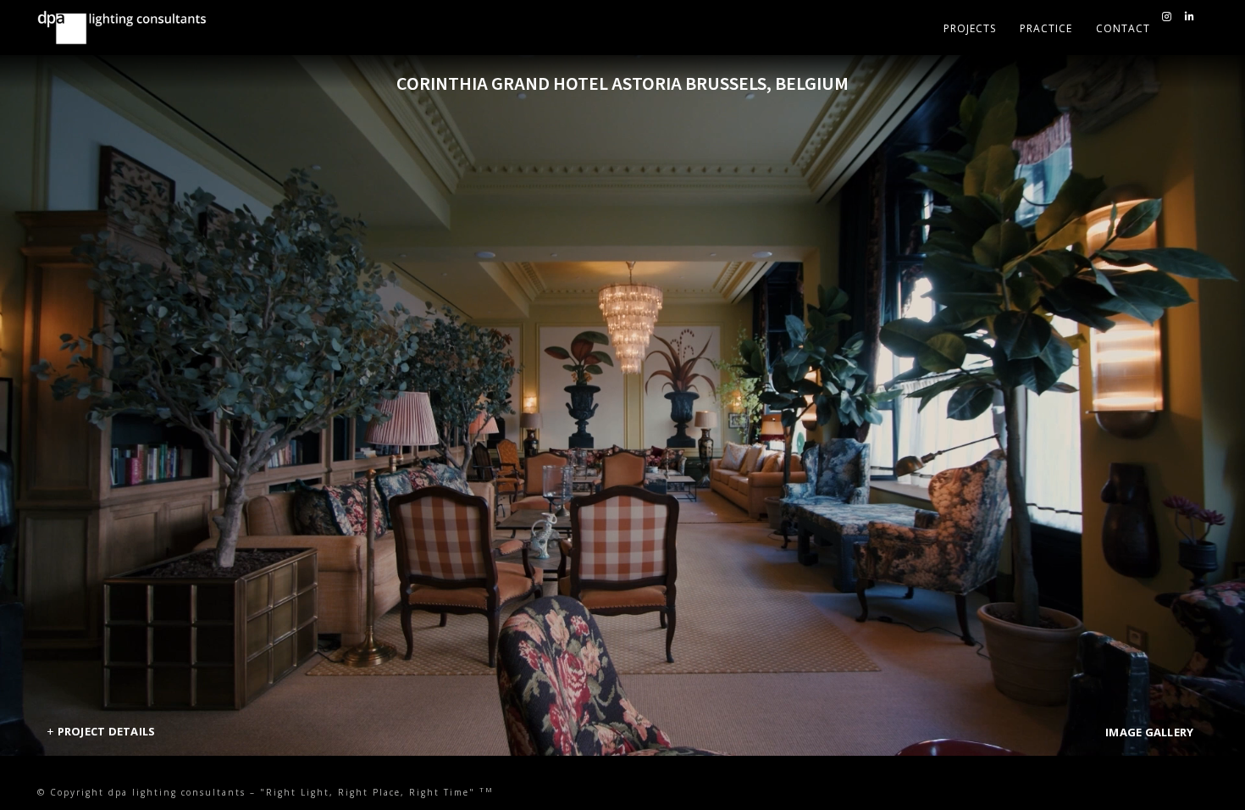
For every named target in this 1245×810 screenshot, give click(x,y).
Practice (1046, 28)
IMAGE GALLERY (1149, 732)
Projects (969, 28)
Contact (1123, 28)
